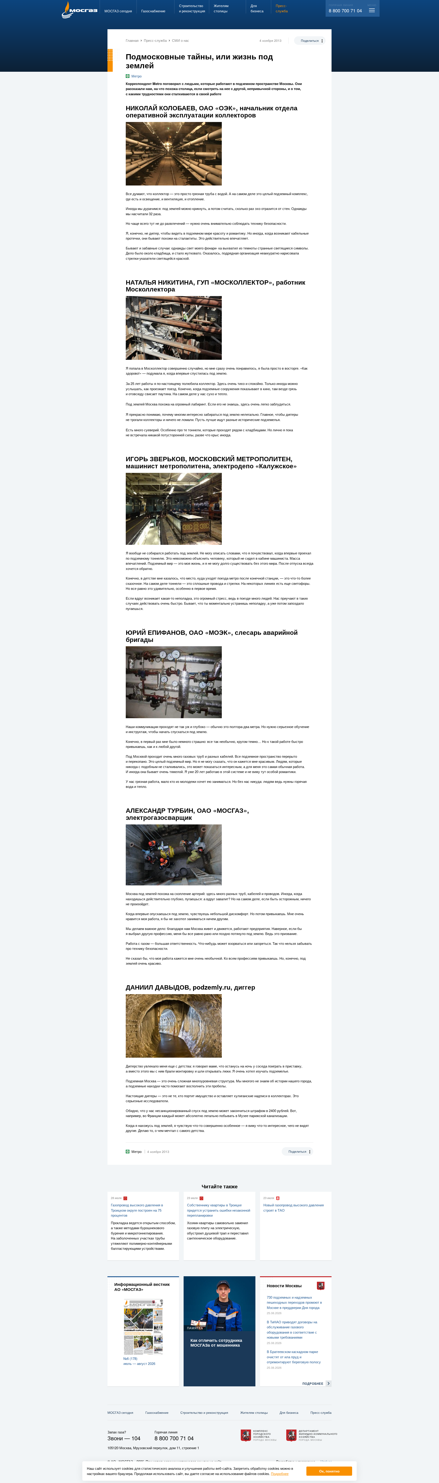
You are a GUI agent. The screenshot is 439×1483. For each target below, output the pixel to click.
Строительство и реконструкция (204, 1412)
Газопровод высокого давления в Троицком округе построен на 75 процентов (137, 1210)
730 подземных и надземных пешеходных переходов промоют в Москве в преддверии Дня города (294, 1302)
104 (135, 1438)
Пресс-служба (321, 1412)
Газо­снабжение (157, 1412)
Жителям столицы (254, 1412)
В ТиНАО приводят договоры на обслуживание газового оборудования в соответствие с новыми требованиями (292, 1329)
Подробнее (280, 1473)
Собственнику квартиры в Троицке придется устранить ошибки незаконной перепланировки (218, 1210)
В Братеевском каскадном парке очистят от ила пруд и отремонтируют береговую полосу (294, 1356)
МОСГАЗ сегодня (120, 1412)
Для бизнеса (289, 1412)
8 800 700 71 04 (345, 10)
